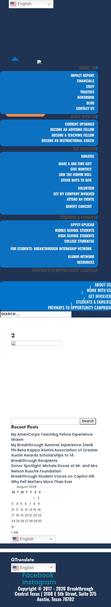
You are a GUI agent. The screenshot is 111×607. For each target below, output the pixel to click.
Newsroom (85, 97)
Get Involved (84, 149)
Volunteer (86, 188)
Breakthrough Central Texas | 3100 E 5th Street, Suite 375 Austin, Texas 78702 (55, 593)
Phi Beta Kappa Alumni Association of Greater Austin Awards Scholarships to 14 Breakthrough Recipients (54, 455)
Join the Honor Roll (75, 174)
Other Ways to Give (76, 180)
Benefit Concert (79, 206)
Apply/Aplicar (82, 224)
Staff (90, 86)
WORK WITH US (83, 116)
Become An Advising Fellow (72, 129)
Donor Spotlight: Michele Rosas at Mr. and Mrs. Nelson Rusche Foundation (54, 468)
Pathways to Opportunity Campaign (65, 270)
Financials (85, 80)
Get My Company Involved (73, 193)
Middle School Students (74, 230)
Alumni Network (81, 256)
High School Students (76, 235)
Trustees (87, 91)
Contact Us (85, 108)
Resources (85, 262)
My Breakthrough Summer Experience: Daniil (52, 444)
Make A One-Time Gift (75, 163)
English (26, 539)
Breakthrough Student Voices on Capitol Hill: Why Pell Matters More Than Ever (53, 479)
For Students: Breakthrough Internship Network (51, 248)
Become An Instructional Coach (68, 140)
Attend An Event (79, 199)
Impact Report (82, 75)
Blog (90, 102)
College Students (78, 241)
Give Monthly (81, 169)
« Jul (14, 532)
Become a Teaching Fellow (73, 135)
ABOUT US (87, 68)
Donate (86, 156)
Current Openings (79, 124)
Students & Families (78, 217)
